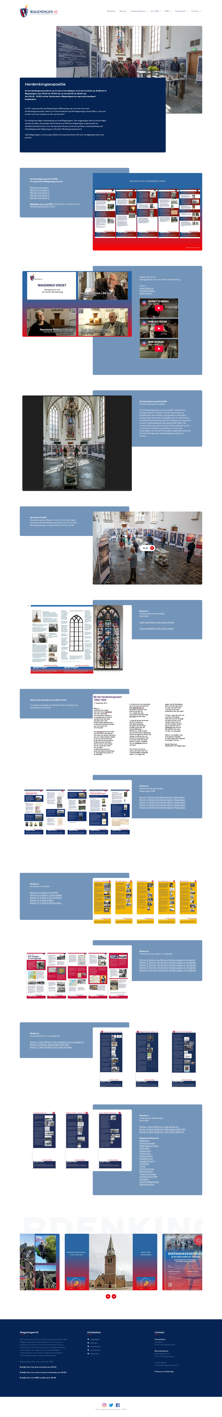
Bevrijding (144, 1179)
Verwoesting (145, 1153)
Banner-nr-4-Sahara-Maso (42, 900)
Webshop (111, 11)
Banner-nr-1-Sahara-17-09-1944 (44, 892)
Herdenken (95, 1346)
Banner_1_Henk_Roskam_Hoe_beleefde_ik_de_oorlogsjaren (57, 1042)
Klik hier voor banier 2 (39, 190)
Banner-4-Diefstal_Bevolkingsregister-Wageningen (162, 805)
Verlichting (144, 1164)
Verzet (143, 1166)
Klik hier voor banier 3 (39, 193)
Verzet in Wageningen (149, 1182)
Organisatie (180, 11)
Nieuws (123, 11)
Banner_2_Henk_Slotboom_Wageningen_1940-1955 (163, 1129)
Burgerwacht (145, 1151)
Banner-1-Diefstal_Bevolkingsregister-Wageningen (162, 797)
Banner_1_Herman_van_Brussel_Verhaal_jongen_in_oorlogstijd (167, 960)
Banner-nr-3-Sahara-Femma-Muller (46, 897)
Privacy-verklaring (164, 1371)
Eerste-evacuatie (147, 1143)
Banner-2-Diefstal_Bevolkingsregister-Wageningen (162, 800)
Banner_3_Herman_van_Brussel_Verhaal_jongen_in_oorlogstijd (168, 965)
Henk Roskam (146, 293)
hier (36, 705)
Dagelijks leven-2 (147, 1161)
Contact (195, 11)
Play (145, 548)
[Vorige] (108, 1296)
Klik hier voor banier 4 (39, 195)
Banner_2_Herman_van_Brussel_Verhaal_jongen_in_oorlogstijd (168, 962)
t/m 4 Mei (155, 11)
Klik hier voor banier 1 (39, 187)
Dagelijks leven (146, 1158)
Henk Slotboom (147, 288)
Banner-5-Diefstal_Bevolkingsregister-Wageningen (162, 807)
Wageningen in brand (149, 1146)
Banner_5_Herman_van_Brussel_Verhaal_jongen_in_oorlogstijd (168, 970)
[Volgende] (114, 1296)
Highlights (95, 1339)
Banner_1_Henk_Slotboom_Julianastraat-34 (159, 1127)
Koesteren (95, 1350)
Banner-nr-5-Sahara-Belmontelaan (45, 903)
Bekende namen (147, 1184)
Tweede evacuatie (148, 1174)
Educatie (94, 1353)
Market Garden (146, 1171)
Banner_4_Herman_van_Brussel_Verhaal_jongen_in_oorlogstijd (168, 967)
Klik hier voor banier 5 (39, 198)
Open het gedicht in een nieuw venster (157, 628)
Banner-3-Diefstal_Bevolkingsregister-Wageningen (162, 802)
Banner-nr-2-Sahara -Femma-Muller (46, 895)
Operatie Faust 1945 (148, 1176)
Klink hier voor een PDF (41, 204)
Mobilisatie (144, 1140)
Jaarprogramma (137, 11)
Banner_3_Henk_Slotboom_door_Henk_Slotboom (162, 1132)
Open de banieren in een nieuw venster (157, 622)
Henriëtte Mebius (147, 291)
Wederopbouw (146, 1156)
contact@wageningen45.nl (167, 1365)
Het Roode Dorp (147, 1169)
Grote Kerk (144, 1148)
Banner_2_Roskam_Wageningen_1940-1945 (49, 1044)
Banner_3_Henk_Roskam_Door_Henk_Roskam (51, 1047)
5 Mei (167, 11)
